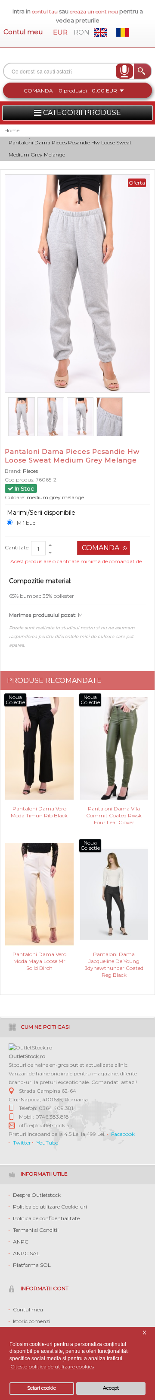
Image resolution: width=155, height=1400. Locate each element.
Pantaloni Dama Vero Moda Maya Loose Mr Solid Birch (39, 960)
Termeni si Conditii (36, 1230)
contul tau (45, 11)
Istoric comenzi (31, 1321)
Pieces (30, 471)
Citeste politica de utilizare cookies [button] (52, 1366)
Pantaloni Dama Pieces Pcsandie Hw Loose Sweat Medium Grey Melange (70, 148)
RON (82, 32)
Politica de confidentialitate (46, 1218)
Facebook (123, 1134)
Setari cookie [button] (41, 1388)
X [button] (144, 1333)
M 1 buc (26, 523)
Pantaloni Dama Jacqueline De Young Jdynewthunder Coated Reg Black (114, 960)
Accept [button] (111, 1388)
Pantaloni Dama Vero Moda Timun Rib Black (39, 812)
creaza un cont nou (94, 11)
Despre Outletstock (37, 1195)
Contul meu (23, 31)
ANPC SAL (26, 1253)
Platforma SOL (32, 1265)
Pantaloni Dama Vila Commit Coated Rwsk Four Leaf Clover (114, 815)
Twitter (22, 1142)
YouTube (47, 1142)
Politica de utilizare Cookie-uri (50, 1206)
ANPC (20, 1241)
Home (11, 130)
